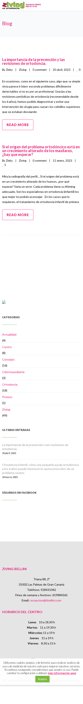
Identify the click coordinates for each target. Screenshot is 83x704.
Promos (7, 397)
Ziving (22, 69)
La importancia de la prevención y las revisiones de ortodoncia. (33, 61)
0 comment (40, 69)
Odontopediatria (13, 372)
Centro (7, 347)
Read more (18, 125)
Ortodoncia (9, 384)
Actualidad (9, 334)
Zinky (9, 69)
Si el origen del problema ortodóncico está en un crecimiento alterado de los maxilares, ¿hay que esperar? (41, 150)
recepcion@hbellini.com (45, 600)
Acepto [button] (42, 679)
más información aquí (62, 673)
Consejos (8, 359)
